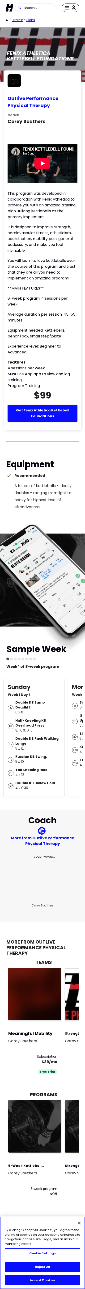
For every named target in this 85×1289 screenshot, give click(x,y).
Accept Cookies (42, 1280)
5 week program (44, 1188)
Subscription (47, 1056)
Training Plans (23, 20)
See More (45, 1011)
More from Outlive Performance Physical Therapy (42, 840)
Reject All (42, 1267)
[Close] (79, 1223)
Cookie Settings (42, 1253)
